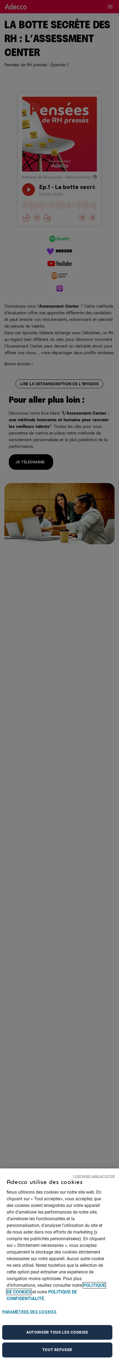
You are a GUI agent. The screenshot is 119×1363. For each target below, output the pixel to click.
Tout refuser (57, 1349)
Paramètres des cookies (29, 1312)
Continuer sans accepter (94, 1176)
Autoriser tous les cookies (57, 1332)
